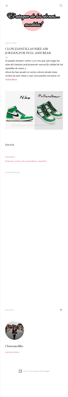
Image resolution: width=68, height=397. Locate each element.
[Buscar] (61, 5)
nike (23, 161)
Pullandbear (11, 79)
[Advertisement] (34, 277)
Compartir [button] (10, 157)
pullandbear (31, 161)
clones (17, 161)
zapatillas (42, 161)
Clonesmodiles (14, 346)
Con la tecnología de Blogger (37, 371)
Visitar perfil (12, 352)
